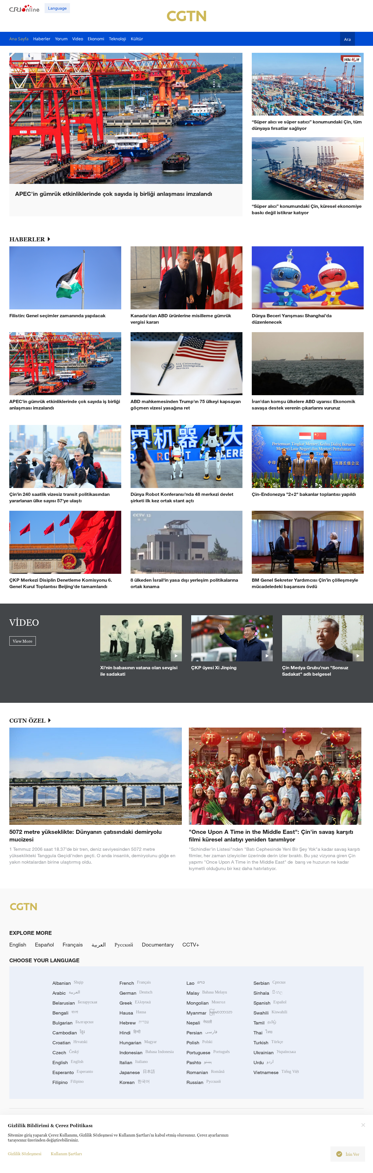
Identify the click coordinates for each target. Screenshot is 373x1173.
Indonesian (146, 1052)
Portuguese (208, 1052)
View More (22, 641)
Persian (201, 1033)
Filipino (68, 1082)
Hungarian (138, 1042)
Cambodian (68, 1033)
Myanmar (209, 1013)
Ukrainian (275, 1052)
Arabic (66, 993)
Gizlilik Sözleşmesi (24, 1153)
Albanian (67, 983)
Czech (65, 1052)
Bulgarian (73, 1023)
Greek (135, 1003)
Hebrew (134, 1023)
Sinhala (268, 993)
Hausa (132, 1013)
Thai (263, 1033)
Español (44, 944)
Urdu (264, 1062)
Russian (203, 1082)
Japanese (137, 1072)
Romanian (205, 1072)
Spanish (270, 1003)
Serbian (270, 983)
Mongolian (205, 1003)
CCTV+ (190, 944)
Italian (133, 1062)
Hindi (129, 1033)
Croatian (69, 1042)
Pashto (199, 1062)
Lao (195, 983)
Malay (206, 993)
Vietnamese (276, 1072)
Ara (347, 39)
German (135, 993)
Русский (124, 944)
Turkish (268, 1042)
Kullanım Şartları (66, 1153)
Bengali (65, 1013)
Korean (134, 1082)
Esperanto (72, 1072)
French (135, 983)
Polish (199, 1042)
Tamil (265, 1023)
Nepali (199, 1023)
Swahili (270, 1013)
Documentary (158, 944)
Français (73, 944)
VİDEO (24, 622)
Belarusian (74, 1003)
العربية (99, 944)
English (17, 944)
